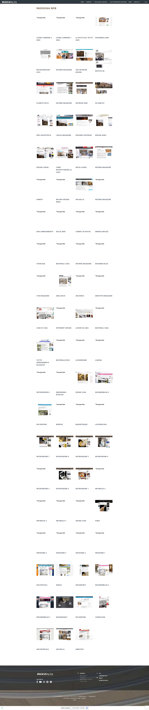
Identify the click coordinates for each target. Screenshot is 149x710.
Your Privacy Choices (78, 708)
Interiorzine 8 (42, 392)
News (130, 2)
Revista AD (100, 71)
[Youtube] (40, 682)
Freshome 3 (61, 553)
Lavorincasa (101, 424)
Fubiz (97, 521)
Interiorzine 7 (42, 456)
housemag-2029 (102, 38)
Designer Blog (101, 264)
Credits (74, 699)
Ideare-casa (81, 521)
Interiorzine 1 (82, 489)
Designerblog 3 (102, 392)
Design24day (61, 617)
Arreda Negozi (101, 232)
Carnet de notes (83, 232)
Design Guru (100, 135)
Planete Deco (42, 103)
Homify (39, 199)
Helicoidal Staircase (101, 2)
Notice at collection (65, 708)
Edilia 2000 (61, 232)
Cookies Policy (73, 698)
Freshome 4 (41, 553)
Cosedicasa (100, 617)
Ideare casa (81, 392)
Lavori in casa (82, 328)
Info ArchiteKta (43, 135)
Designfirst (81, 585)
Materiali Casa (62, 264)
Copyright (83, 698)
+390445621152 (103, 675)
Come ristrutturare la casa (64, 169)
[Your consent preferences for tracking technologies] (2, 708)
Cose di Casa (42, 328)
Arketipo (80, 649)
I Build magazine (63, 135)
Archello (80, 199)
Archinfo (80, 296)
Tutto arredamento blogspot (42, 362)
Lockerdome (81, 360)
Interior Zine (82, 103)
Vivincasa (40, 264)
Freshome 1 (100, 553)
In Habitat (100, 103)
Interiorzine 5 (82, 456)
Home (82, 2)
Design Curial (42, 167)
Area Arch (60, 296)
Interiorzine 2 (62, 489)
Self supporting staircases (119, 2)
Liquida (98, 360)
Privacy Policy (66, 698)
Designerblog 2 (102, 585)
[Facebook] (37, 682)
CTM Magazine (42, 296)
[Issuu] (47, 682)
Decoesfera (41, 424)
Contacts (137, 2)
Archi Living (81, 167)
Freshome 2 (81, 553)
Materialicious (63, 360)
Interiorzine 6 (62, 456)
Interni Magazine (64, 70)
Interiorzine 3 (42, 489)
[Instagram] (44, 682)
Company (88, 2)
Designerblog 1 (43, 617)
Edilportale (41, 585)
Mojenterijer (81, 424)
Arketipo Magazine (103, 296)
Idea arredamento (44, 232)
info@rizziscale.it (103, 680)
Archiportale (42, 649)
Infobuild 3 (100, 489)
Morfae (59, 424)
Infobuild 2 (41, 521)
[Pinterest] (51, 682)
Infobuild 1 (61, 521)
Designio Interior (84, 135)
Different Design (63, 328)
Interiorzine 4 (101, 456)
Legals (78, 698)
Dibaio (59, 585)
